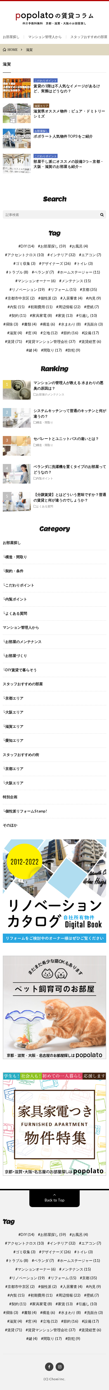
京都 (89, 289)
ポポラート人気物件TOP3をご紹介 (63, 136)
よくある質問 (44, 506)
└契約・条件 (13, 571)
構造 (48, 324)
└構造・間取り (15, 557)
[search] (102, 214)
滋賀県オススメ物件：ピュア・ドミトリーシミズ (69, 113)
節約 (70, 333)
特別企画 (10, 797)
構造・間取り (44, 422)
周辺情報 (69, 307)
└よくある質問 (15, 613)
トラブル (18, 272)
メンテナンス (76, 281)
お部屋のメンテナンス (50, 394)
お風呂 (80, 246)
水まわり (71, 324)
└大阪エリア (13, 712)
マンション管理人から (45, 37)
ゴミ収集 (25, 263)
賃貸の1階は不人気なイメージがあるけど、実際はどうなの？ (67, 88)
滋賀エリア (41, 105)
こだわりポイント (45, 80)
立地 (50, 333)
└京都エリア (13, 698)
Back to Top (55, 1200)
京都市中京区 (21, 298)
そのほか (10, 825)
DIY (27, 246)
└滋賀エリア (13, 726)
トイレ (85, 263)
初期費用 (41, 307)
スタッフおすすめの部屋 (88, 37)
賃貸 (14, 341)
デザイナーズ (56, 263)
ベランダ (44, 272)
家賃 (65, 315)
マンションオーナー (37, 281)
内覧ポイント (44, 478)
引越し (88, 315)
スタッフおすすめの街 (21, 754)
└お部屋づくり (15, 655)
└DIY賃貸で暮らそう (20, 670)
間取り (52, 350)
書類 (30, 324)
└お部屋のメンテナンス (22, 641)
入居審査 (72, 298)
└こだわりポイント (18, 585)
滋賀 (16, 333)
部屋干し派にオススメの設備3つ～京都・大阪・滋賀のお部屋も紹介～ (69, 164)
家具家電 (42, 315)
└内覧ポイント (15, 599)
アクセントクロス (25, 255)
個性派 (49, 298)
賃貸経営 (91, 341)
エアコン (91, 255)
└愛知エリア (13, 740)
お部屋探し (11, 37)
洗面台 (95, 324)
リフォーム (63, 289)
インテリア (62, 255)
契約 (18, 315)
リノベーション (28, 289)
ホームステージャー (80, 272)
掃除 (12, 324)
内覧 (17, 307)
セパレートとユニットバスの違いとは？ (66, 438)
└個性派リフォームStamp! (25, 811)
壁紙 (92, 307)
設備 (91, 333)
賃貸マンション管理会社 (51, 341)
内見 (94, 298)
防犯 (74, 350)
